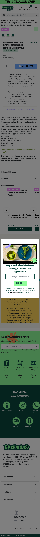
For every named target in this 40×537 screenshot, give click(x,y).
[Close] (36, 242)
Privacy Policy (14, 292)
